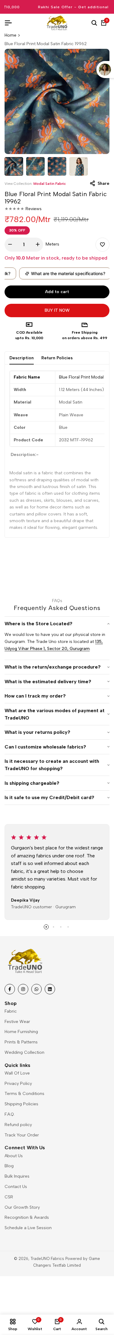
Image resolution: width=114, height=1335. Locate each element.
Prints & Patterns (21, 1042)
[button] (102, 245)
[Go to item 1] (46, 926)
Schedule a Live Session (28, 1227)
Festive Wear (17, 1021)
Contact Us (16, 1186)
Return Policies (57, 358)
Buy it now (57, 310)
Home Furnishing (21, 1031)
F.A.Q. (10, 1114)
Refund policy (18, 1124)
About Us (14, 1155)
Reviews (34, 208)
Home (10, 35)
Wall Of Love (17, 1073)
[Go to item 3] (60, 926)
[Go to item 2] (53, 926)
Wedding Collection (24, 1052)
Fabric (11, 1011)
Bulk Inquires (17, 1176)
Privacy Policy (18, 1083)
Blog (9, 1165)
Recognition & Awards (27, 1217)
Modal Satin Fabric (49, 183)
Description (21, 358)
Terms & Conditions (24, 1093)
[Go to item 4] (68, 926)
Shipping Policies (21, 1104)
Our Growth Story (22, 1207)
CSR (9, 1197)
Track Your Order (22, 1135)
